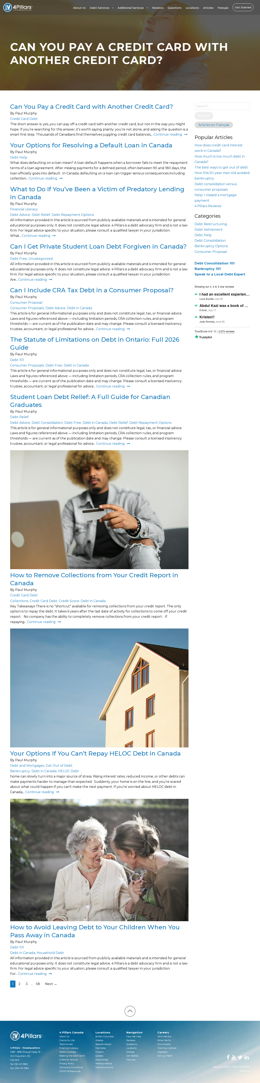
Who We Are (164, 1036)
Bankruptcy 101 (208, 269)
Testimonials (66, 1044)
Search (204, 116)
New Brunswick (104, 1067)
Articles (208, 7)
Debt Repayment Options (73, 215)
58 (38, 984)
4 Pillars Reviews (208, 206)
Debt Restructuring (211, 224)
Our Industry (164, 1044)
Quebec (99, 1055)
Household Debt (50, 953)
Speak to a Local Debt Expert (220, 274)
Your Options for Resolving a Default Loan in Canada (91, 145)
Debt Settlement (209, 230)
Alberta (99, 1040)
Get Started (243, 7)
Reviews (158, 7)
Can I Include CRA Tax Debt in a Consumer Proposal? (92, 290)
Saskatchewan (103, 1044)
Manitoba (100, 1048)
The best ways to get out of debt (221, 167)
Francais (130, 1059)
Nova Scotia (101, 1059)
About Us (79, 7)
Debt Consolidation (47, 423)
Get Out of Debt (59, 766)
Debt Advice (20, 215)
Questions (175, 7)
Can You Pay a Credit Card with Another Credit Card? (91, 106)
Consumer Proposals (27, 308)
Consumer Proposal (26, 302)
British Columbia (104, 1036)
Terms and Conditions (71, 1067)
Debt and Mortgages (27, 766)
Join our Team (164, 1055)
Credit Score (69, 601)
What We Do (164, 1040)
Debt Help (18, 157)
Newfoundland (103, 1063)
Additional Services (131, 7)
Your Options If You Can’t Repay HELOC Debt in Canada (95, 753)
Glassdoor (162, 1051)
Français (223, 7)
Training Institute (166, 1048)
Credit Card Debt (24, 119)
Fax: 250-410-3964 (19, 1068)
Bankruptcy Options (211, 246)
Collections (19, 601)
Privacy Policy (66, 1063)
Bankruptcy (20, 771)
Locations (192, 7)
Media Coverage (67, 1051)
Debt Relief (41, 215)
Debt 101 (17, 360)
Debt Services (99, 7)
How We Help (133, 1036)
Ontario (99, 1051)
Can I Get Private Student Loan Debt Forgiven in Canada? (98, 246)
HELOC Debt (68, 771)
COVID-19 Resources (69, 1071)
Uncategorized (40, 259)
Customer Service (68, 1059)
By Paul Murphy (23, 113)
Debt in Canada (79, 308)
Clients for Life (67, 1040)
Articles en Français (213, 125)
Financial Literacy (24, 209)
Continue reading (168, 134)
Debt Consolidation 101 (215, 263)
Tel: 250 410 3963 (19, 1064)
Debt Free (18, 259)
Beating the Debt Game (72, 1055)
